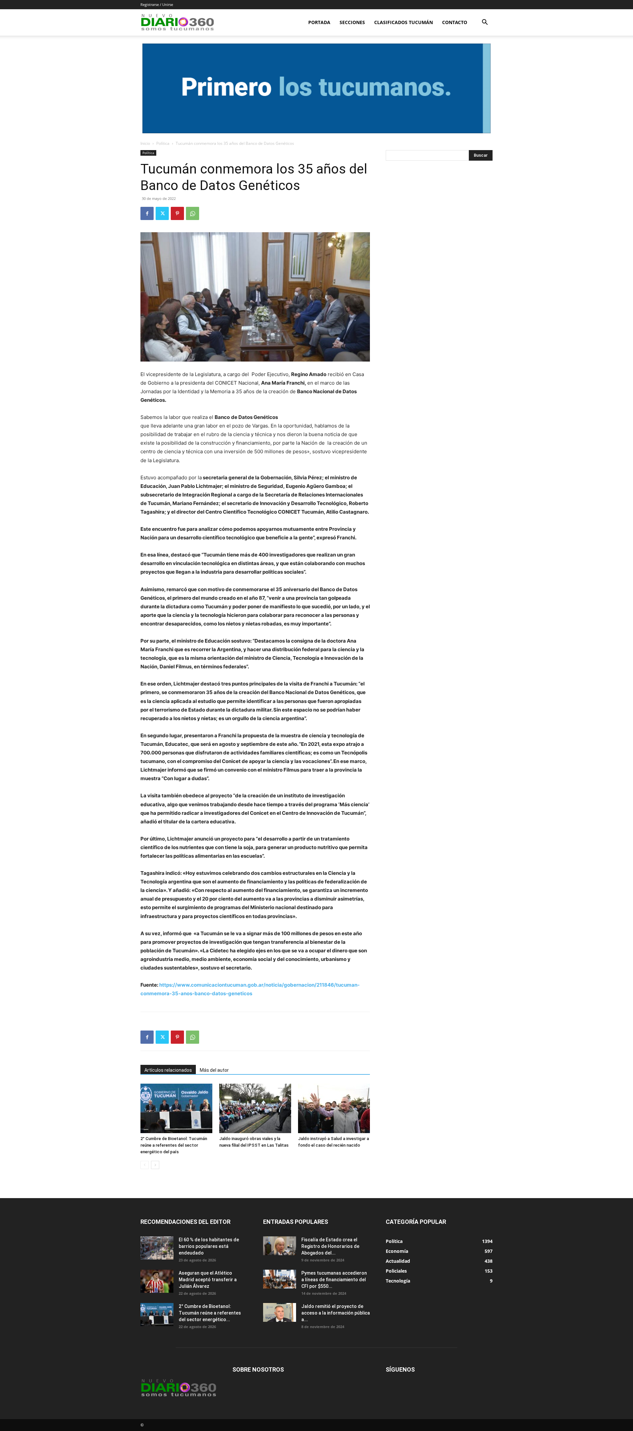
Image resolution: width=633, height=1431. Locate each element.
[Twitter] (162, 213)
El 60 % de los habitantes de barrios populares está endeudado (209, 1246)
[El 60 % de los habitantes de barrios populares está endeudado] (156, 1247)
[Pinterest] (177, 213)
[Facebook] (147, 213)
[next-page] (155, 1165)
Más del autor (214, 1070)
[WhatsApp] (192, 213)
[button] (485, 23)
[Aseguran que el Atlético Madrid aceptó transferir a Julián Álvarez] (156, 1281)
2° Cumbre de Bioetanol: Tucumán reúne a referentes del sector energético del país (173, 1145)
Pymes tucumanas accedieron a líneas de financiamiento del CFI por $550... (334, 1279)
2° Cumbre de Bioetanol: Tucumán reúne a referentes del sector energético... (210, 1313)
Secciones (352, 22)
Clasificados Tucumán (403, 22)
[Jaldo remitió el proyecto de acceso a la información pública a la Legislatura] (279, 1312)
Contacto (454, 22)
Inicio (145, 143)
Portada (319, 22)
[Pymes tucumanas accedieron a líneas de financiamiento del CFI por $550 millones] (279, 1279)
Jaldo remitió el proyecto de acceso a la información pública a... (335, 1313)
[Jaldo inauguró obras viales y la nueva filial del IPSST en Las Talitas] (255, 1108)
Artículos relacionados (168, 1070)
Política (162, 143)
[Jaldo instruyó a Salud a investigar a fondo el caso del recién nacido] (334, 1108)
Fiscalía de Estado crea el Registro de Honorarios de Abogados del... (330, 1246)
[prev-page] (144, 1165)
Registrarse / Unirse (156, 4)
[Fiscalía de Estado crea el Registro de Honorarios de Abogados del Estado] (279, 1245)
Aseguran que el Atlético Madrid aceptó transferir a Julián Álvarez (208, 1279)
